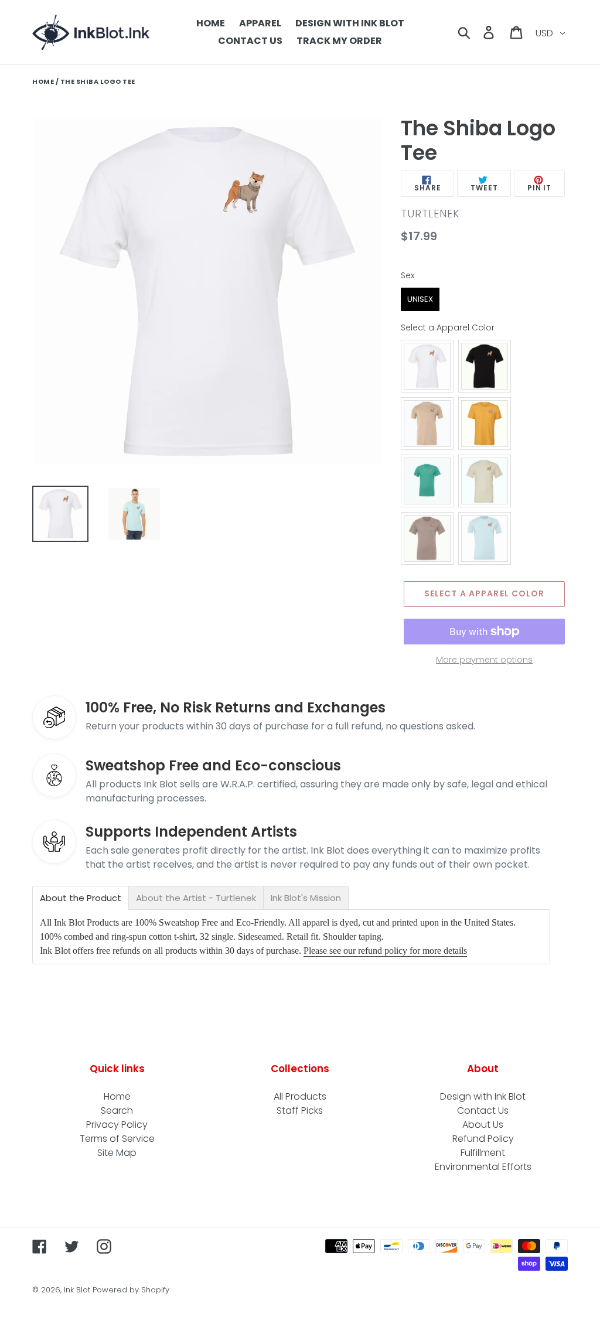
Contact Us (483, 1110)
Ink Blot (77, 1289)
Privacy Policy (117, 1124)
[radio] (420, 299)
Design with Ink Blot (483, 1096)
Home (43, 81)
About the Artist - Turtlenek (196, 897)
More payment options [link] (484, 660)
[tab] (80, 898)
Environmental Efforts (483, 1166)
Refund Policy (483, 1138)
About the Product (80, 897)
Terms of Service (117, 1138)
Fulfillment (483, 1152)
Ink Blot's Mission (306, 897)
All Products (300, 1096)
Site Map (117, 1152)
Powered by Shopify (131, 1289)
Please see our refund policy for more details (385, 951)
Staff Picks (300, 1110)
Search (117, 1110)
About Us (482, 1124)
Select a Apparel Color (448, 327)
